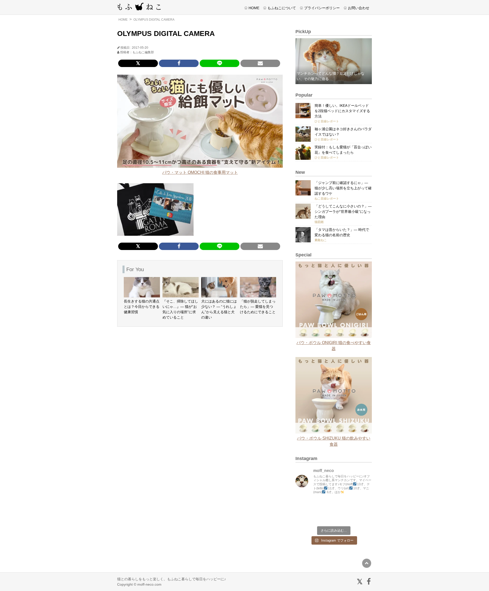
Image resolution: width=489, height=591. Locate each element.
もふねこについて (281, 8)
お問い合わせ (358, 8)
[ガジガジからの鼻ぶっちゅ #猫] (324, 506)
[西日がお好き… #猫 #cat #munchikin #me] (363, 506)
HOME (254, 8)
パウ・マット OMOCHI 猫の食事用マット (200, 172)
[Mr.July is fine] (343, 517)
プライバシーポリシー (322, 8)
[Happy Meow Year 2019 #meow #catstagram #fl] (304, 517)
